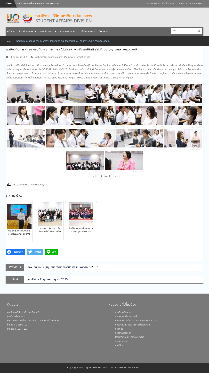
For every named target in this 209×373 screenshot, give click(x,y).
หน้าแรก (11, 31)
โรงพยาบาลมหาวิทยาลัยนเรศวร (129, 337)
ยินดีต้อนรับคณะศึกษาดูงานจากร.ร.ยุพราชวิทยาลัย (38, 2)
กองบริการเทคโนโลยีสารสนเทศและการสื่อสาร (136, 320)
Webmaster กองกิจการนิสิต (48, 57)
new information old (79, 57)
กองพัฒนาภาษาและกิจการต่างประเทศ (132, 324)
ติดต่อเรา (103, 31)
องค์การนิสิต (121, 341)
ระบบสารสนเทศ (67, 31)
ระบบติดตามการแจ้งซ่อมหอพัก (161, 3)
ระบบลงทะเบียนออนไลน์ (126, 316)
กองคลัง (119, 329)
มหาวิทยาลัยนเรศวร (124, 312)
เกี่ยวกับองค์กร (25, 31)
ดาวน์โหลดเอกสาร (86, 31)
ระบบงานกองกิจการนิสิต (190, 3)
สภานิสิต (119, 345)
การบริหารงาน (46, 31)
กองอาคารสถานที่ (123, 333)
